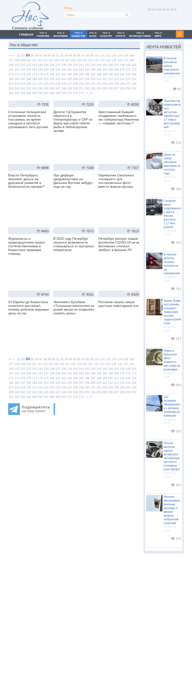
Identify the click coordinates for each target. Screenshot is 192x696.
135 (46, 65)
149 (128, 65)
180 (52, 74)
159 (57, 69)
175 (22, 74)
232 (98, 83)
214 (122, 79)
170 (122, 69)
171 (128, 69)
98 (87, 55)
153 (22, 69)
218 (17, 83)
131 (22, 65)
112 (39, 60)
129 (11, 65)
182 (63, 74)
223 (46, 83)
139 (69, 65)
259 (128, 88)
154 (28, 69)
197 (22, 79)
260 (134, 88)
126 (119, 60)
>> (90, 93)
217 (11, 83)
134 (40, 65)
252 (87, 88)
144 (98, 65)
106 (131, 55)
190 (110, 74)
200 (40, 79)
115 (56, 60)
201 (46, 79)
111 (34, 60)
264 (28, 93)
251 (81, 88)
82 (19, 55)
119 (79, 60)
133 (34, 65)
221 (34, 83)
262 (17, 93)
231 (93, 83)
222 (40, 83)
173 (11, 74)
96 (79, 55)
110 (28, 60)
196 (17, 79)
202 (52, 79)
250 (75, 88)
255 (104, 88)
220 (28, 83)
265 (34, 93)
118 (73, 60)
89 (49, 55)
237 (128, 83)
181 (57, 74)
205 (69, 79)
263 (22, 93)
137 (57, 65)
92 (62, 55)
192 (122, 74)
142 (87, 65)
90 (53, 55)
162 (75, 69)
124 (108, 60)
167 (104, 69)
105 (125, 55)
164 (87, 69)
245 (46, 88)
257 (116, 88)
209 (93, 79)
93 (66, 55)
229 (81, 83)
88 (45, 55)
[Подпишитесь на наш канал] (31, 414)
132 (28, 65)
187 (93, 74)
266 (40, 93)
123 (102, 60)
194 (134, 74)
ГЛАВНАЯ (26, 34)
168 (110, 69)
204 (63, 79)
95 (74, 55)
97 (83, 55)
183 (69, 74)
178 (40, 74)
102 (108, 55)
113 (45, 60)
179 (46, 74)
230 (87, 83)
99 (91, 55)
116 (62, 60)
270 (63, 93)
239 (11, 88)
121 (90, 60)
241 (22, 88)
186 (87, 74)
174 (17, 74)
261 (11, 93)
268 (52, 93)
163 (81, 69)
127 (125, 60)
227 (69, 83)
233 (104, 83)
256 (110, 88)
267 (46, 93)
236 (122, 83)
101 (102, 55)
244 (40, 88)
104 (120, 55)
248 (63, 88)
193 (128, 74)
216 (133, 79)
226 (63, 83)
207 (81, 79)
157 (46, 69)
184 (75, 74)
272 (75, 93)
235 (116, 83)
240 (17, 88)
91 (57, 55)
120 (84, 60)
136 (52, 65)
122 (96, 60)
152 (17, 69)
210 (98, 79)
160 (63, 69)
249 (69, 88)
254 (98, 88)
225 (57, 83)
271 (69, 93)
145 (104, 65)
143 (93, 65)
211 (104, 79)
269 (57, 93)
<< (10, 55)
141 (81, 65)
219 (22, 83)
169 (116, 69)
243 (34, 88)
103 (114, 55)
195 (11, 79)
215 (128, 79)
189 (104, 74)
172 (134, 69)
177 (34, 74)
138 (63, 65)
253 (93, 88)
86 (36, 55)
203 (57, 79)
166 (98, 69)
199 (34, 79)
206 (75, 79)
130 (17, 65)
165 (93, 69)
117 (67, 60)
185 (81, 74)
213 (116, 79)
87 (41, 55)
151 (11, 69)
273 (81, 93)
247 (57, 88)
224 (52, 83)
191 (116, 74)
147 (116, 65)
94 (70, 55)
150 (134, 65)
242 (28, 88)
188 (98, 74)
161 (69, 69)
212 (110, 79)
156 (40, 69)
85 (32, 55)
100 (96, 55)
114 (50, 60)
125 (113, 60)
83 (23, 55)
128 (131, 60)
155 (34, 69)
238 (134, 83)
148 (122, 65)
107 (11, 60)
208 (87, 79)
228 (75, 83)
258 (122, 88)
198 (28, 79)
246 (52, 88)
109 (22, 60)
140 (75, 65)
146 (110, 65)
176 (28, 74)
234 (110, 83)
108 (17, 60)
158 (52, 69)
